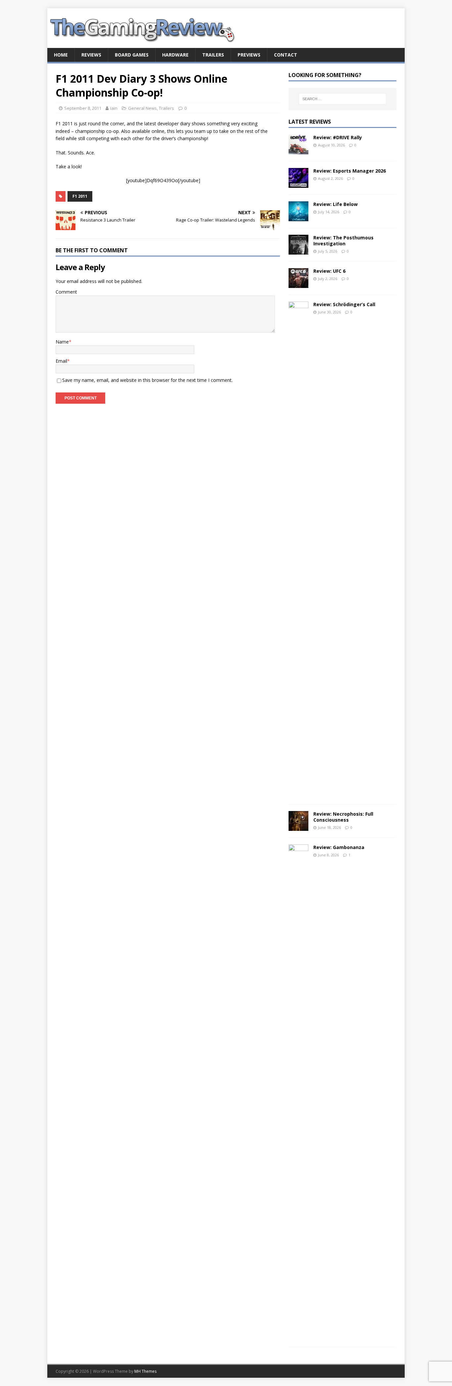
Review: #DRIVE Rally (337, 137)
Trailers (213, 55)
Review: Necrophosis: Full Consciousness (343, 817)
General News (142, 108)
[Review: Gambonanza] (298, 1336)
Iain (113, 108)
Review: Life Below (335, 204)
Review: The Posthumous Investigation (343, 240)
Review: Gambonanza (338, 847)
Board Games (132, 55)
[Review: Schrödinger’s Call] (298, 793)
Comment (66, 292)
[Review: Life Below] (298, 217)
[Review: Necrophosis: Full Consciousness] (298, 827)
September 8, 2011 (82, 108)
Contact (285, 55)
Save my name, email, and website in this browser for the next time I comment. (147, 380)
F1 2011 (79, 196)
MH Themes (145, 1371)
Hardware (175, 55)
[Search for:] (342, 98)
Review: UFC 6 (329, 271)
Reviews (91, 55)
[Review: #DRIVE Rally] (298, 150)
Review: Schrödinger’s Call (344, 304)
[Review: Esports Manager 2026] (298, 184)
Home (61, 55)
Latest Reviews (310, 121)
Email (61, 361)
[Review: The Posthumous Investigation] (298, 250)
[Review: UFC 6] (298, 284)
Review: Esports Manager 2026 (349, 171)
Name (62, 342)
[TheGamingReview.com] (146, 44)
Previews (249, 55)
